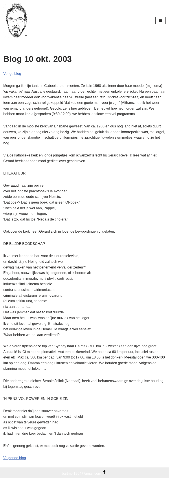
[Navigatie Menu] (160, 20)
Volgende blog (14, 458)
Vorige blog (12, 73)
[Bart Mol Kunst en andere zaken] (16, 20)
